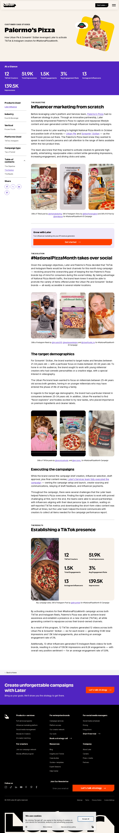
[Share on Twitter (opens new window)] (13, 186)
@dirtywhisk (75, 603)
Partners (86, 762)
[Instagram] (6, 787)
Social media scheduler (91, 721)
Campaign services (56, 721)
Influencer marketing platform (27, 725)
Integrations (87, 729)
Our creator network (57, 729)
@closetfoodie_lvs (88, 342)
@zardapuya (58, 216)
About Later (87, 749)
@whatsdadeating (55, 214)
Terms (87, 800)
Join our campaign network (26, 749)
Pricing (85, 725)
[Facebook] (36, 787)
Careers (86, 754)
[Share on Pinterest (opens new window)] (7, 192)
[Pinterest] (31, 787)
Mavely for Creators (23, 734)
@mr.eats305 (57, 342)
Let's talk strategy (93, 788)
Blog (51, 749)
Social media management (26, 729)
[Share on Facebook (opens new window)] (7, 186)
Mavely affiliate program (25, 754)
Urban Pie (71, 133)
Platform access (55, 725)
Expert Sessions (55, 767)
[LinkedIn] (16, 787)
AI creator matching (23, 738)
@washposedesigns (70, 342)
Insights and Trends (57, 754)
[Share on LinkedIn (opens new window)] (19, 186)
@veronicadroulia (61, 460)
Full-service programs (24, 721)
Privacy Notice (96, 800)
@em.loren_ (76, 460)
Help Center (54, 771)
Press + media (88, 758)
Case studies (54, 758)
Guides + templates (57, 762)
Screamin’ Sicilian (90, 133)
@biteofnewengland (90, 214)
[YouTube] (21, 787)
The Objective (10, 166)
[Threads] (26, 787)
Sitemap (79, 800)
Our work (53, 734)
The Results (9, 174)
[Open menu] (114, 5)
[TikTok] (11, 787)
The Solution (9, 170)
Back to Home (12, 673)
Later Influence (11, 107)
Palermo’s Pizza (95, 114)
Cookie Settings (109, 800)
